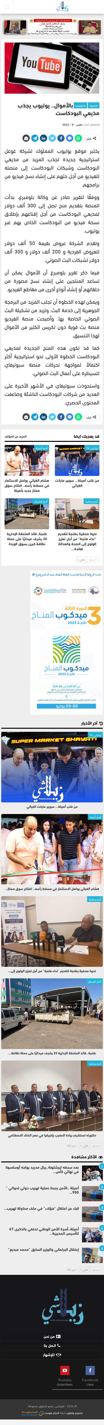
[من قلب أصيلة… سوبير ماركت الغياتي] (77, 460)
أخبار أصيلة (41, 447)
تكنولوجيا (80, 105)
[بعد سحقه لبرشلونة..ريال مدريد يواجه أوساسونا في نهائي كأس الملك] (92, 1173)
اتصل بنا (50, 1346)
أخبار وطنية (91, 501)
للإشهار (49, 1355)
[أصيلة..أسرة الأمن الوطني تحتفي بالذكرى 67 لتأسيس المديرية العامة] (92, 1235)
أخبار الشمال (40, 501)
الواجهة (93, 105)
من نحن (49, 1337)
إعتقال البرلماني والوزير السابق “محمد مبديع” (43, 1250)
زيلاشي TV (92, 447)
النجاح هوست (51, 1412)
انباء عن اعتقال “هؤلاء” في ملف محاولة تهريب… (41, 1209)
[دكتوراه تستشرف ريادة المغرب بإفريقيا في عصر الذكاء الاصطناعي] (52, 1096)
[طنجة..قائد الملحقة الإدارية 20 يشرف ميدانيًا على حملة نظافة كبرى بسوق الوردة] (27, 513)
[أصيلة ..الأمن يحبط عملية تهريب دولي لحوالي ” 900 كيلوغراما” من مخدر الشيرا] (92, 1194)
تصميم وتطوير (74, 1412)
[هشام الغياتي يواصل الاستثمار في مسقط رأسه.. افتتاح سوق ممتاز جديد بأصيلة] (27, 460)
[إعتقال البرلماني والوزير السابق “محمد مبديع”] (92, 1255)
